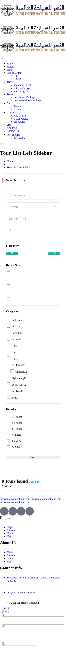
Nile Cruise (20, 115)
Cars (9, 103)
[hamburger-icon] (1, 58)
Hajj (16, 75)
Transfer (18, 106)
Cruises (11, 112)
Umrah (17, 78)
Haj (9, 536)
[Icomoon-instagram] (21, 511)
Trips (9, 81)
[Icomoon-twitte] (4, 511)
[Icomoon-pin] (29, 511)
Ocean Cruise (21, 118)
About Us (12, 127)
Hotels (10, 66)
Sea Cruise (19, 121)
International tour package (27, 100)
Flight (10, 69)
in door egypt (21, 91)
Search (33, 457)
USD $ (5, 608)
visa (9, 124)
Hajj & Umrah (14, 72)
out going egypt (22, 88)
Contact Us (13, 130)
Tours (10, 94)
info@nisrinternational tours (22, 592)
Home (10, 63)
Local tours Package (24, 97)
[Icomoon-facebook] (12, 511)
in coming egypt (22, 85)
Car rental (19, 109)
